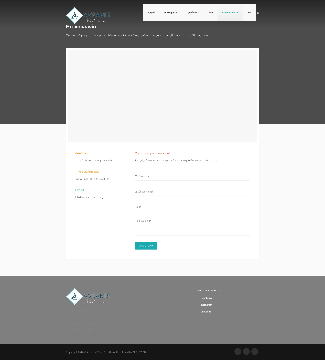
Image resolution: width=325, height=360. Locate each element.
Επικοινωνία (228, 12)
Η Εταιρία (169, 12)
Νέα (211, 12)
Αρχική (151, 12)
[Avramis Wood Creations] (88, 16)
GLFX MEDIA (139, 352)
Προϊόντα (192, 12)
